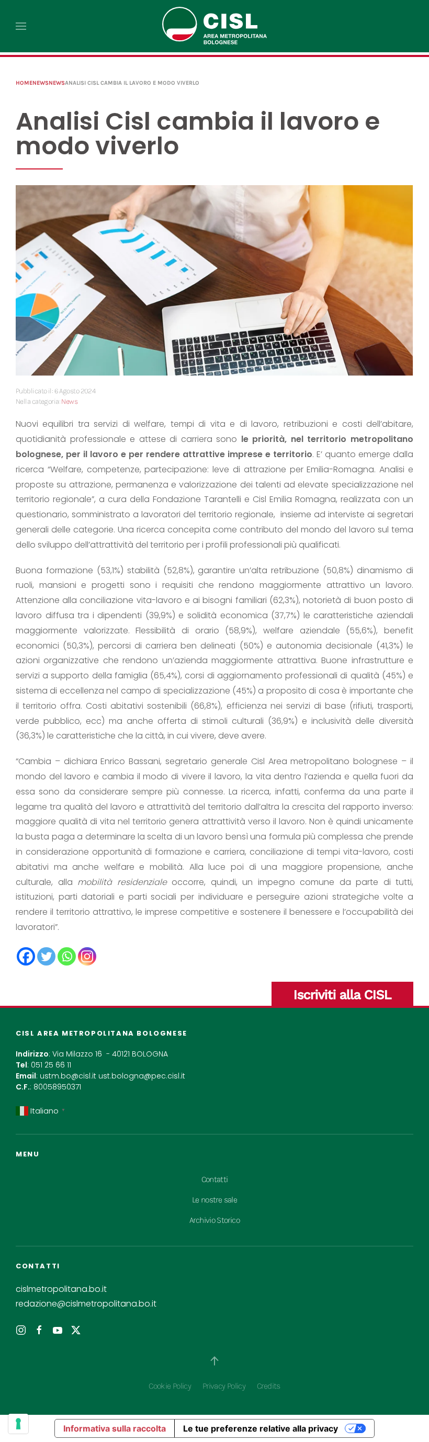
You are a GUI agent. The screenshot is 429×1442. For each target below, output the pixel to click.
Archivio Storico (214, 1220)
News (40, 83)
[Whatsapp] (67, 956)
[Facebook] (26, 956)
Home (24, 83)
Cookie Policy (170, 1386)
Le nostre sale (214, 1200)
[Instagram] (87, 956)
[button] (21, 26)
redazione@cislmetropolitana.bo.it (86, 1304)
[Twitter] (46, 956)
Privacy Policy (223, 1386)
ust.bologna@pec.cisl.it (141, 1076)
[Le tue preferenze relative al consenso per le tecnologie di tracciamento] (18, 1424)
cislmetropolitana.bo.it (61, 1289)
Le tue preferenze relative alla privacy (260, 1428)
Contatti (214, 1179)
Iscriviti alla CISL (342, 994)
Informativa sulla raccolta (114, 1428)
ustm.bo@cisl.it (68, 1076)
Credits (268, 1386)
